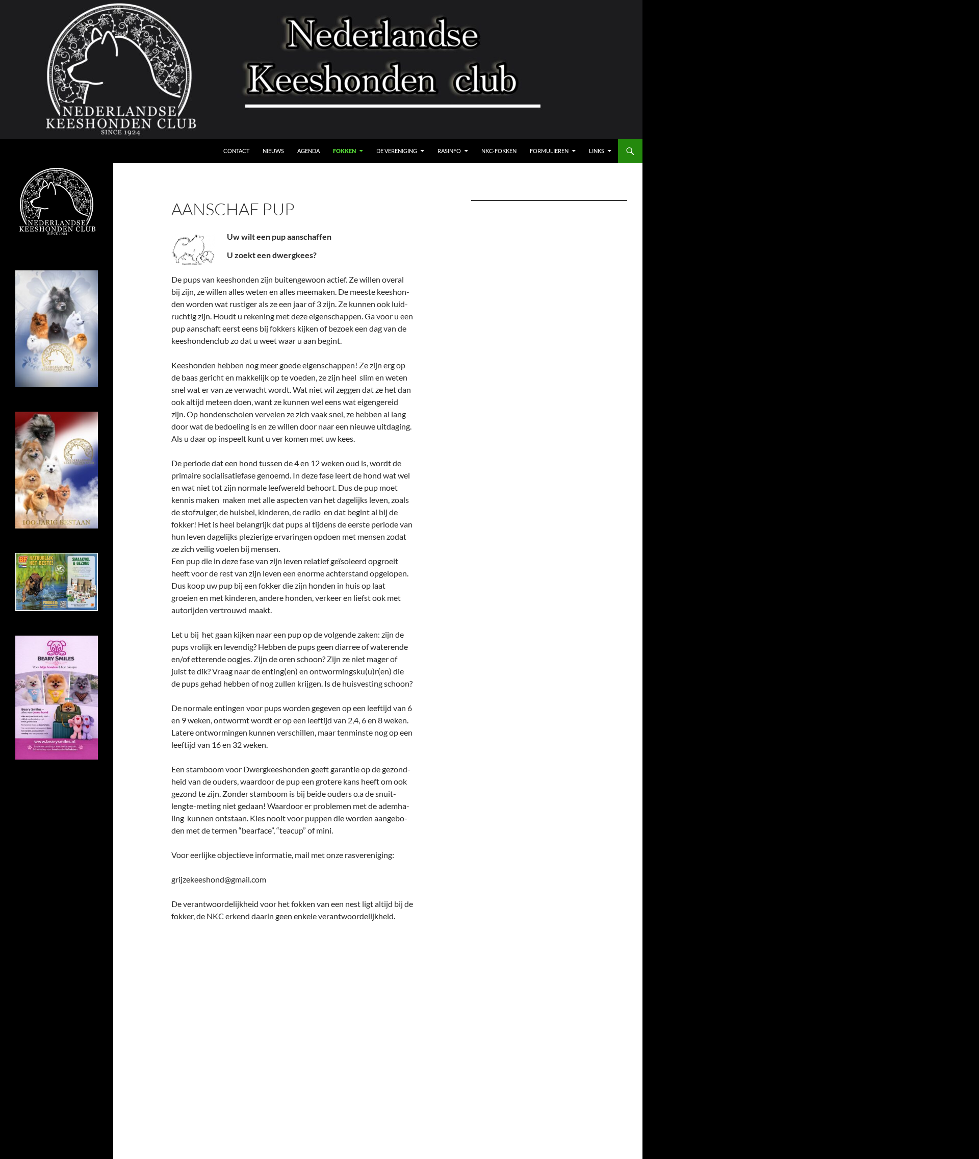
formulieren (549, 150)
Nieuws (273, 150)
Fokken (344, 150)
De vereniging (396, 150)
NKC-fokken (499, 150)
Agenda (308, 150)
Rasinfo (449, 150)
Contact (236, 150)
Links (596, 150)
